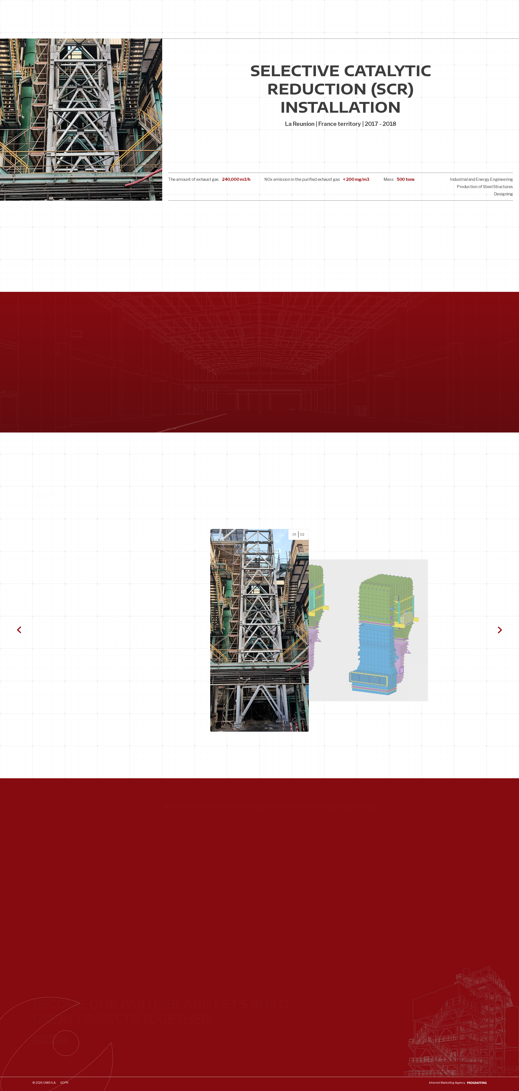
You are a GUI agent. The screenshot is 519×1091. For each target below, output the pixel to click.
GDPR (64, 1082)
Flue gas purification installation (205, 858)
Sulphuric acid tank (189, 897)
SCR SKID (178, 910)
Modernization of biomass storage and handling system (234, 845)
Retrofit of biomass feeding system (209, 936)
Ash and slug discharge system (204, 923)
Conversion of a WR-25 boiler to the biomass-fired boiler (236, 832)
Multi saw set (182, 884)
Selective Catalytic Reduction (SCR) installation (224, 871)
